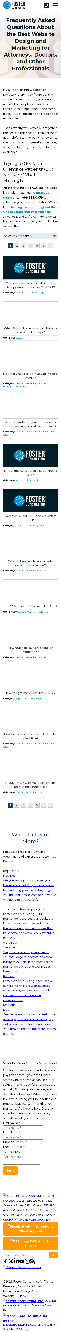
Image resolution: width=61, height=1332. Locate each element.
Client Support (31, 1231)
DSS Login (23, 1329)
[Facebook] (6, 1262)
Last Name (11, 1132)
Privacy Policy (29, 1291)
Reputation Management (28, 698)
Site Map (9, 1329)
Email (8, 1147)
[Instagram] (27, 1262)
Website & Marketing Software (31, 525)
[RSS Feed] (32, 1262)
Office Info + (21, 1219)
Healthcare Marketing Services (19, 386)
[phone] (46, 5)
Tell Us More (12, 1151)
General (19, 338)
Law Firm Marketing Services (30, 383)
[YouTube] (22, 1262)
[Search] (53, 1255)
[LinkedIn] (17, 1262)
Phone (8, 1142)
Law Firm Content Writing (29, 292)
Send (10, 1170)
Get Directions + (42, 1219)
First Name (11, 1123)
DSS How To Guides (38, 1243)
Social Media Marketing (28, 480)
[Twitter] (11, 1262)
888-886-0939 (33, 1210)
